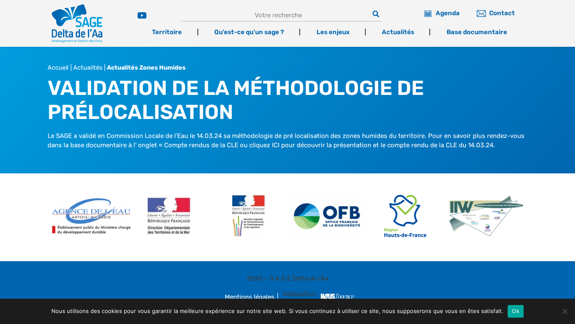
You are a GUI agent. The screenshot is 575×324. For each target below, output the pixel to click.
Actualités (398, 32)
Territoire (167, 32)
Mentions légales (249, 297)
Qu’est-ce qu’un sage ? (249, 32)
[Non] (564, 311)
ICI (276, 145)
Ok (515, 311)
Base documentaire (477, 32)
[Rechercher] (376, 14)
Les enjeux (333, 32)
